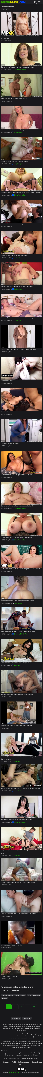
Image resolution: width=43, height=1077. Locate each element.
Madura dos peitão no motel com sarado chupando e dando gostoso (19, 758)
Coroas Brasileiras (7, 995)
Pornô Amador (16, 1018)
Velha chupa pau (7, 380)
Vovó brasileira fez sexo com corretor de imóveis (18, 631)
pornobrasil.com (14, 1072)
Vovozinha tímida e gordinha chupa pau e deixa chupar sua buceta (20, 37)
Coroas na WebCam (33, 995)
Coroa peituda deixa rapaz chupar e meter (16, 224)
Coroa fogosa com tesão (9, 976)
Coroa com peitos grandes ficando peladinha (16, 537)
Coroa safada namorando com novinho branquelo (18, 318)
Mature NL (17, 258)
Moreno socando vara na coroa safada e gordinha (18, 913)
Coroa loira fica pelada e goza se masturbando (17, 506)
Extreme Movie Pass (21, 634)
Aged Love (18, 320)
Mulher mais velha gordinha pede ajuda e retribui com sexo (20, 852)
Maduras (4, 998)
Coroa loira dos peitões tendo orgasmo (14, 130)
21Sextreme (18, 132)
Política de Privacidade (20, 1062)
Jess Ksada (18, 603)
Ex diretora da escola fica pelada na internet (16, 819)
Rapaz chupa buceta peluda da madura (15, 255)
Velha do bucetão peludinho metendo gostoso (17, 286)
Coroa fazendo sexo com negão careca (14, 161)
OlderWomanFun (20, 69)
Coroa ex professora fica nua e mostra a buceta (17, 67)
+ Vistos (4, 9)
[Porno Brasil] (13, 3)
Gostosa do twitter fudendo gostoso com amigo (17, 600)
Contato (6, 1062)
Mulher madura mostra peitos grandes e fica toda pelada (21, 192)
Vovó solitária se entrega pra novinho (14, 98)
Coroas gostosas (20, 995)
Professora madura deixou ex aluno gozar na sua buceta (21, 569)
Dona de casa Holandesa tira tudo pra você (16, 663)
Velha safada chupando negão (11, 945)
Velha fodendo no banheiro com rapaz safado (17, 694)
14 (34, 1007)
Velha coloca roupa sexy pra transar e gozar (16, 475)
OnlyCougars (18, 164)
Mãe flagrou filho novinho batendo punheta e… (17, 725)
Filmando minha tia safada (10, 443)
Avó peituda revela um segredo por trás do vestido (18, 349)
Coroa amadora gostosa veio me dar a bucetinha (18, 882)
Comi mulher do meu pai (9, 412)
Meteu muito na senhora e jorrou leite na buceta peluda (20, 788)
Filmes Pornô (27, 1018)
